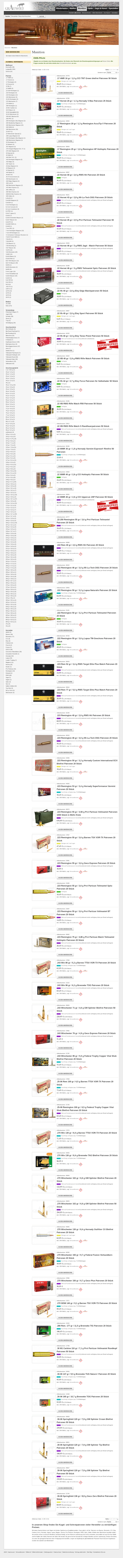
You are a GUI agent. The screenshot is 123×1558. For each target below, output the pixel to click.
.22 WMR (8, 88)
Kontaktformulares (65, 63)
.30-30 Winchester (11, 114)
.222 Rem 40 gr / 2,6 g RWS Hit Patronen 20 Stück (80, 545)
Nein (7, 305)
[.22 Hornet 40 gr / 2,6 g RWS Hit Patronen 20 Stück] (44, 181)
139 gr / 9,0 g (9, 471)
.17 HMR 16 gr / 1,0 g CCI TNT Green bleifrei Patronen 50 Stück (87, 78)
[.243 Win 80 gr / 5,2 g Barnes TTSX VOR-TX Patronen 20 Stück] (44, 969)
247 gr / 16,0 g (10, 555)
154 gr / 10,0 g (10, 484)
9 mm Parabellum (11, 273)
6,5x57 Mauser (10, 220)
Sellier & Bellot (10, 686)
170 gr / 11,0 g (10, 503)
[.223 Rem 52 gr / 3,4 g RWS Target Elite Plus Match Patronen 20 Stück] (44, 670)
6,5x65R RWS (10, 224)
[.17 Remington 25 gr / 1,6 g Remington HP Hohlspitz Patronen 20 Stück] (44, 155)
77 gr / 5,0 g (9, 415)
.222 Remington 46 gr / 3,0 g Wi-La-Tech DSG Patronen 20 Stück (87, 568)
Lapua (7, 658)
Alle (48, 69)
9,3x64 (8, 278)
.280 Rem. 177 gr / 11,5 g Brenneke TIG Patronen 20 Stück (84, 1326)
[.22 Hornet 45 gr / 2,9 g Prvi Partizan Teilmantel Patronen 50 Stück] (44, 226)
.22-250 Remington (11, 90)
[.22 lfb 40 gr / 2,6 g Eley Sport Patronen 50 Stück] (44, 319)
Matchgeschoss (10, 344)
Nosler (8, 666)
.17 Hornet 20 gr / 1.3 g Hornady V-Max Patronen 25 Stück (84, 101)
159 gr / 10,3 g (10, 492)
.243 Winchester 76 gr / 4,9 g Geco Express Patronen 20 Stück (86, 1033)
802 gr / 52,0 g (10, 619)
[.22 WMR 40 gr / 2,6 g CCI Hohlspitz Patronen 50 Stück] (44, 480)
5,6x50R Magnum (11, 200)
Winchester (9, 692)
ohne (7, 348)
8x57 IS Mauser (10, 263)
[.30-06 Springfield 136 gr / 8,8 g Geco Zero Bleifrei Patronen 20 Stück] (44, 1502)
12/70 (7, 291)
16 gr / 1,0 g (9, 372)
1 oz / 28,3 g (9, 370)
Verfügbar (64, 177)
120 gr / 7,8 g (9, 447)
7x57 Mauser (9, 248)
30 (46, 69)
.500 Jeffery (9, 189)
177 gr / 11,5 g (10, 509)
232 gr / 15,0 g (10, 550)
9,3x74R (8, 280)
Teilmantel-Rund (10, 357)
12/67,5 (8, 288)
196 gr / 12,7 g (10, 531)
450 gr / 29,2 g (10, 600)
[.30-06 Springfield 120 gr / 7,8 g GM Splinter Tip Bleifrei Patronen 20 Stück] (44, 1451)
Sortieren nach (102, 72)
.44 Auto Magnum (11, 166)
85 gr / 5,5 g (9, 419)
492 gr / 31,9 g (10, 602)
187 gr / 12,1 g (10, 525)
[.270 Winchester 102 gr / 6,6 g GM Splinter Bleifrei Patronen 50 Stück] (44, 1210)
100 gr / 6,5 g (9, 434)
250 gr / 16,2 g (10, 557)
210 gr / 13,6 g (10, 537)
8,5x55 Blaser (10, 256)
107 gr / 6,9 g (9, 441)
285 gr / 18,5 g (10, 570)
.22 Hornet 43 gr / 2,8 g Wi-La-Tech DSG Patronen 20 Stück (85, 197)
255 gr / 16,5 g (10, 559)
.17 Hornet (9, 80)
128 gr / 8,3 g (9, 462)
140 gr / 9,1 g (9, 473)
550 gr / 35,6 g (10, 608)
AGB (5, 1552)
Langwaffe (9, 69)
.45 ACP (8, 174)
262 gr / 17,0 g (10, 561)
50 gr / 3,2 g (9, 393)
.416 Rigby (9, 161)
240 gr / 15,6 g (10, 553)
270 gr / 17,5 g (10, 568)
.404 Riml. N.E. (10, 157)
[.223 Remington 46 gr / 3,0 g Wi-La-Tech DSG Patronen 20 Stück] (44, 744)
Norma (8, 664)
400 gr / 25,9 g (10, 591)
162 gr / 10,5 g (10, 497)
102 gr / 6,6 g (9, 436)
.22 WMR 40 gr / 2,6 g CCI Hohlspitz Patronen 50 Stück (83, 474)
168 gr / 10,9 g (10, 501)
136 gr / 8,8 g (9, 469)
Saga (7, 677)
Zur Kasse (107, 13)
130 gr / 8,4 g (9, 464)
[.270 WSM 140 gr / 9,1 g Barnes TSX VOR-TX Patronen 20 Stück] (44, 1309)
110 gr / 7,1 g (9, 443)
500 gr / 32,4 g (10, 604)
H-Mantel (8, 339)
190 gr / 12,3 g (10, 527)
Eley (7, 641)
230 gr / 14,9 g (10, 546)
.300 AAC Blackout (11, 116)
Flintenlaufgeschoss (11, 337)
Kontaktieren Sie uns (99, 1552)
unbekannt (9, 432)
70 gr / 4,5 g (9, 406)
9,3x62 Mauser (10, 276)
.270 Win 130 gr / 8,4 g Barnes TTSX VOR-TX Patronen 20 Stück (87, 1133)
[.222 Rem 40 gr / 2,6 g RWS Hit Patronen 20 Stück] (44, 551)
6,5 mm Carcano (10, 207)
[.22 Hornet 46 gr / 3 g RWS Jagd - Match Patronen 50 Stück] (44, 252)
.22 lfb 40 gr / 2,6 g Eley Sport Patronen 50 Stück (80, 313)
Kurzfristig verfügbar (73, 103)
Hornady (8, 656)
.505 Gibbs (9, 196)
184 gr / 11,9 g (10, 520)
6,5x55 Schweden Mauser (13, 217)
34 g (7, 626)
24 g (7, 624)
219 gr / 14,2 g (10, 540)
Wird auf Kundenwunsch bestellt (87, 200)
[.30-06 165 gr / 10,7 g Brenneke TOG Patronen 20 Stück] (44, 1403)
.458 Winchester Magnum (13, 185)
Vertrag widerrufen (80, 1552)
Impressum (11, 1552)
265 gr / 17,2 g (10, 563)
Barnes (8, 634)
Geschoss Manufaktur (12, 651)
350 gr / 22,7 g (10, 580)
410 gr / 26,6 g (10, 596)
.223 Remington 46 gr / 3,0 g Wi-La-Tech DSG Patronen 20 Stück (87, 738)
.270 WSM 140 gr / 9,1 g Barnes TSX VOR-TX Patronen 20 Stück (87, 1303)
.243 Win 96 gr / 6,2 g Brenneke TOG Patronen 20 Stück (83, 985)
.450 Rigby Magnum (11, 181)
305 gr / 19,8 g (10, 578)
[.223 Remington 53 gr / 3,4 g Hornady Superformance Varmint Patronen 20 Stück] (44, 792)
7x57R (8, 250)
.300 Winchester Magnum (13, 125)
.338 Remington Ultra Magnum (14, 138)
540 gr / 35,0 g (10, 606)
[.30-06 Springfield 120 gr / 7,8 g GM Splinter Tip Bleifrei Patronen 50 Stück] (44, 1476)
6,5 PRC (8, 211)
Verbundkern (9, 361)
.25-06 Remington (11, 99)
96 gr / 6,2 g (9, 430)
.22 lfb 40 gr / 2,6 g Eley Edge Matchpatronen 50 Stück (82, 291)
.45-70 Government (11, 176)
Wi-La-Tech (9, 690)
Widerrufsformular (37, 1552)
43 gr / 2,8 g (9, 387)
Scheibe (8, 316)
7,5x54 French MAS (11, 237)
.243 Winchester (10, 97)
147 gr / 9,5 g (9, 477)
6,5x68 (8, 226)
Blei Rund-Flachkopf (12, 331)
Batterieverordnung (68, 1552)
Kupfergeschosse (11, 342)
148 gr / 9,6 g (9, 479)
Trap (7, 320)
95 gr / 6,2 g (9, 428)
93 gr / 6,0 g (9, 426)
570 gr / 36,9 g (10, 613)
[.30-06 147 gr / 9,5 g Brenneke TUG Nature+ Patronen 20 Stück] (44, 1380)
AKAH (7, 632)
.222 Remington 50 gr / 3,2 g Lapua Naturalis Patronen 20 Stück (87, 590)
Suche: (7, 16)
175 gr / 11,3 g (10, 507)
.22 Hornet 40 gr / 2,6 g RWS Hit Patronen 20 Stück (81, 175)
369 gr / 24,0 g (10, 583)
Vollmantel (9, 363)
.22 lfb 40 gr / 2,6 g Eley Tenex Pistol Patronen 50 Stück (83, 336)
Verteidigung (9, 322)
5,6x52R (8, 202)
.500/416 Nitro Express (12, 194)
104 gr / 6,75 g (10, 438)
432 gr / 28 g (9, 598)
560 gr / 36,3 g (10, 611)
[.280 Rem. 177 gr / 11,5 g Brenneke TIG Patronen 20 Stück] (44, 1332)
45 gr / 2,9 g (9, 389)
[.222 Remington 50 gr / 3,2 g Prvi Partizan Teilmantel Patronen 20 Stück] (44, 619)
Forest (8, 647)
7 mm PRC (9, 228)
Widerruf (28, 1552)
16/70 (7, 295)
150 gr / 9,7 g (9, 481)
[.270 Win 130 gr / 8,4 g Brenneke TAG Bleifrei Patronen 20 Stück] (44, 1161)
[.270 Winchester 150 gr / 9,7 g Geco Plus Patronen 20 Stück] (44, 1287)
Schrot (8, 71)
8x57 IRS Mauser (11, 260)
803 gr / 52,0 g (10, 621)
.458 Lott (8, 183)
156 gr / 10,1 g (10, 488)
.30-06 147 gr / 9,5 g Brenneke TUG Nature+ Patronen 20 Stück (86, 1374)
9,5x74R (8, 282)
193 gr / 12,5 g (10, 529)
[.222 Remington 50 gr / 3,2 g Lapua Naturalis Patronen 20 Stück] (44, 596)
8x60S (7, 265)
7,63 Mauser (9, 243)
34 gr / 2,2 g (9, 380)
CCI (7, 638)
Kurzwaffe (9, 67)
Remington (9, 671)
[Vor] (117, 69)
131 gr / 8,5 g (9, 466)
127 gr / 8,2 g (9, 460)
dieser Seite (106, 61)
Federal (8, 643)
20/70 (7, 297)
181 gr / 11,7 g (10, 516)
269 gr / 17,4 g (10, 565)
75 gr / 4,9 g (9, 410)
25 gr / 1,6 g (9, 376)
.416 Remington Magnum (13, 159)
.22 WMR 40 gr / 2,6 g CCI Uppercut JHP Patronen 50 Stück (85, 497)
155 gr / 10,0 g (10, 486)
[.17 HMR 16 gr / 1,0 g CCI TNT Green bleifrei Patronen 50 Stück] (44, 84)
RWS (7, 675)
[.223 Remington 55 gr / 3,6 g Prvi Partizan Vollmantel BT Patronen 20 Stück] (44, 917)
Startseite (7, 47)
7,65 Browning (10, 245)
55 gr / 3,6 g (9, 400)
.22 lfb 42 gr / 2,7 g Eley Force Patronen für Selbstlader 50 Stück (87, 381)
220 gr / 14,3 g (10, 542)
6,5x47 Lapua (10, 213)
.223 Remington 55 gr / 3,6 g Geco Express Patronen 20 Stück (86, 863)
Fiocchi (8, 645)
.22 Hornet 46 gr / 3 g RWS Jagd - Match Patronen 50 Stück (85, 246)
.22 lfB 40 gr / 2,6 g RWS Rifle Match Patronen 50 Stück (83, 358)
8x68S (7, 269)
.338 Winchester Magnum (13, 140)
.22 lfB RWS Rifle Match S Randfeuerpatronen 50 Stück (83, 426)
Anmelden (115, 13)
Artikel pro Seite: (37, 69)
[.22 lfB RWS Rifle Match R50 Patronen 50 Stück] (44, 410)
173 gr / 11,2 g (10, 505)
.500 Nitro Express (11, 192)
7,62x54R (8, 241)
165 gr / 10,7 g (10, 499)
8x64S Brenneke (10, 267)
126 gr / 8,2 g (9, 458)
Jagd (7, 314)
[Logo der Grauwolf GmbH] (15, 6)
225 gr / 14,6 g (10, 544)
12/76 (7, 293)
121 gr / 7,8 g (9, 449)
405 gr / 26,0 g (10, 593)
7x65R (8, 254)
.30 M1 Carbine (10, 108)
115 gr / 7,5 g (9, 445)
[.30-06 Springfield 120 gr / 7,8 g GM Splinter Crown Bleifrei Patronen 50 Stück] (44, 1425)
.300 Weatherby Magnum (13, 123)
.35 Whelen (9, 144)
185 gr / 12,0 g (10, 522)
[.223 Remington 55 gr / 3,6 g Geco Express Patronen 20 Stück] (44, 869)
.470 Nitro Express (11, 187)
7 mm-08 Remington (12, 232)
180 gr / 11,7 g (10, 514)
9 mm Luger (9, 271)
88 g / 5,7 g (9, 421)
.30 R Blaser (9, 110)
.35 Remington (10, 142)
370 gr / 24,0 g (10, 585)
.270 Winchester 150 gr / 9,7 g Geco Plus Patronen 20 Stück (85, 1281)
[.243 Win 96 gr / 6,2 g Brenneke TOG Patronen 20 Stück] (44, 991)
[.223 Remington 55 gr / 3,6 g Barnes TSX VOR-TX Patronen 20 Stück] (44, 843)
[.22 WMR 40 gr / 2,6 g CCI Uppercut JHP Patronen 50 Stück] (44, 503)
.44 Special (9, 170)
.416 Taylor (9, 164)
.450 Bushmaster (11, 179)
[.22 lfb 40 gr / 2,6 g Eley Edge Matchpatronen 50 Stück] (44, 297)
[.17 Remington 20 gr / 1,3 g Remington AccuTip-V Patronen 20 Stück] (44, 130)
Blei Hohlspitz (10, 329)
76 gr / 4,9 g (9, 413)
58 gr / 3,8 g (9, 402)
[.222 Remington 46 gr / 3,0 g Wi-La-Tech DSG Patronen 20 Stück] (44, 574)
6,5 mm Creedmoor (11, 209)
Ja (6, 303)
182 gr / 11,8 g (10, 518)
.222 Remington (10, 93)
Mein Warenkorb (97, 13)
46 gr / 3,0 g (9, 391)
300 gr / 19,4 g (10, 576)
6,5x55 (8, 215)
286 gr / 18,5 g (10, 572)
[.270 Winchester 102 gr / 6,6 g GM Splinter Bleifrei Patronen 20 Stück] (44, 1184)
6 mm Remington (11, 204)
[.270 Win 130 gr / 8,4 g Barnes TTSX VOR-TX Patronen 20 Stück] (44, 1139)
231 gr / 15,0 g (10, 548)
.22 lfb (7, 86)
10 (42, 69)
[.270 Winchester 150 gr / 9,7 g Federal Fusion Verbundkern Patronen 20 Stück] (44, 1261)
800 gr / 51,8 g (10, 617)
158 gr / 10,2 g (10, 490)
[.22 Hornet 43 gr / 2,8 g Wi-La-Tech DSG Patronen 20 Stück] (44, 203)
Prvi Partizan (9, 669)
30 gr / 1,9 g (9, 378)
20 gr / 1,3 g (9, 374)
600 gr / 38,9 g (10, 615)
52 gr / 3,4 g (9, 395)
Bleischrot (9, 335)
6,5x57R (8, 222)
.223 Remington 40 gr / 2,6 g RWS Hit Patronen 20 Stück (83, 715)
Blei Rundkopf (10, 333)
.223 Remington (10, 95)
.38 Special (9, 153)
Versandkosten (74, 86)
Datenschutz (57, 1552)
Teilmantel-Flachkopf (12, 353)
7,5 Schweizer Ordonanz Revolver (16, 235)
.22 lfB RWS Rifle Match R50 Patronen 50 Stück (79, 404)
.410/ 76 (8, 286)
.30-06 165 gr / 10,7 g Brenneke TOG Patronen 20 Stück (83, 1396)
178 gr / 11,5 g (10, 512)
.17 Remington (10, 82)
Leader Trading (10, 660)
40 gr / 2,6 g (9, 385)
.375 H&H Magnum (11, 151)
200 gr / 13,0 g (10, 535)
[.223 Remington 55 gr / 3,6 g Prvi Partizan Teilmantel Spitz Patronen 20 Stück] (44, 892)
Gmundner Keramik (12, 654)
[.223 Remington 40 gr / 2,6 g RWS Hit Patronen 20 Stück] (44, 721)
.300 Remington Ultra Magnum (14, 120)
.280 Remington (10, 105)
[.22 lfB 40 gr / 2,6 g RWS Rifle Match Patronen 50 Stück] (44, 364)
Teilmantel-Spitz (10, 359)
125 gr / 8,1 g (9, 456)
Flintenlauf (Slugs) (11, 312)
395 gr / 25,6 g (10, 589)
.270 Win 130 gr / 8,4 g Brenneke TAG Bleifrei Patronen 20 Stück (87, 1155)
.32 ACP (8, 131)
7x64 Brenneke (10, 252)
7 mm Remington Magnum (13, 230)
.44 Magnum (9, 168)
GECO (8, 649)
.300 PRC (8, 118)
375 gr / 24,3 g (10, 587)
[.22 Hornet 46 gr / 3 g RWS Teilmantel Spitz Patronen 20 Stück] (44, 274)
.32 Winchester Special (12, 133)
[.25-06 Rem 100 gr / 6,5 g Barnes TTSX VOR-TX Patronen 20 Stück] (44, 1087)
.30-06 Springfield (11, 112)
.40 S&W (8, 155)
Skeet (7, 318)
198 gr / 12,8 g (10, 533)
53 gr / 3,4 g (9, 398)
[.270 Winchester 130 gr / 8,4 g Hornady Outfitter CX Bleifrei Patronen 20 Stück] (44, 1235)
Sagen (7, 679)
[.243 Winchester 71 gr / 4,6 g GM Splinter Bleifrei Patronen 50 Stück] (44, 1014)
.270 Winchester (10, 101)
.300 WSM (9, 127)
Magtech (8, 662)
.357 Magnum (10, 146)
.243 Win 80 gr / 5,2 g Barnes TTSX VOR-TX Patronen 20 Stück (86, 963)
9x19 (7, 284)
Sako (7, 682)
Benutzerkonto (86, 13)
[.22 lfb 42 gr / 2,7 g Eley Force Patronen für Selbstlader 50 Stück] (44, 387)
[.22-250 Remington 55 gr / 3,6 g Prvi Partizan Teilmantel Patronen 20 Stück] (44, 525)
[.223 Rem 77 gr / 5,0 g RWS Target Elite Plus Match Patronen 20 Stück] (44, 696)
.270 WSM (9, 103)
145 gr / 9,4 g (9, 475)
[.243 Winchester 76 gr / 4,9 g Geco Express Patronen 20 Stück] (44, 1039)
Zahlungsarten (48, 1552)
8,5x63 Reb (9, 258)
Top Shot (8, 688)
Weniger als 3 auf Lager (68, 81)
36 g (7, 382)
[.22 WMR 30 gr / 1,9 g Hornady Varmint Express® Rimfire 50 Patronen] (44, 455)
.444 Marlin (9, 172)
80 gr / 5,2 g (9, 417)
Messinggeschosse (11, 346)
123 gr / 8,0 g (9, 451)
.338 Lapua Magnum (12, 136)
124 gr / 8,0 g (9, 454)
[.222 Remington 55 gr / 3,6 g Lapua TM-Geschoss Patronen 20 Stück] (44, 644)
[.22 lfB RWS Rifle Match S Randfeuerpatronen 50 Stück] (44, 432)
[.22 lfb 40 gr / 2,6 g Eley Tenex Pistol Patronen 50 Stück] (44, 342)
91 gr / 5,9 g (9, 423)
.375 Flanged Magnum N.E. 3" (14, 148)
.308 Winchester (10, 129)
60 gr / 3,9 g (9, 404)
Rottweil (8, 673)
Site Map (89, 1552)
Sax (7, 684)
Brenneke (8, 636)
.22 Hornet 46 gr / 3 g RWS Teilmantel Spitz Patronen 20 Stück (86, 268)
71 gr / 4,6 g (9, 408)
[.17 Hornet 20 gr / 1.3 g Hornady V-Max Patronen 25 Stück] (44, 107)
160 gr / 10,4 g (10, 494)
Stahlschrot (9, 350)
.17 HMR (8, 77)
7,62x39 (8, 239)
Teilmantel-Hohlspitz (11, 355)
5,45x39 (8, 198)
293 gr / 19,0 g (10, 574)
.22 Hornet (9, 84)
